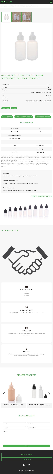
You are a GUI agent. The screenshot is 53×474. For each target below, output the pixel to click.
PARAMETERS (7, 117)
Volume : (4, 90)
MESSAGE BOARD (26, 459)
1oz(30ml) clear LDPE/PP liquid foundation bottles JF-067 (13, 406)
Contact (14, 108)
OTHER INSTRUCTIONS (24, 117)
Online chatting (5, 108)
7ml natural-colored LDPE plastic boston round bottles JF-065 (39, 406)
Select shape (20, 6)
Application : (5, 100)
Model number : (6, 84)
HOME (5, 6)
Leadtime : (4, 98)
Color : (3, 92)
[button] (49, 393)
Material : (4, 87)
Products (11, 6)
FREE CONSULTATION (27, 455)
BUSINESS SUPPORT (43, 117)
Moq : (3, 95)
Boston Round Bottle (31, 6)
